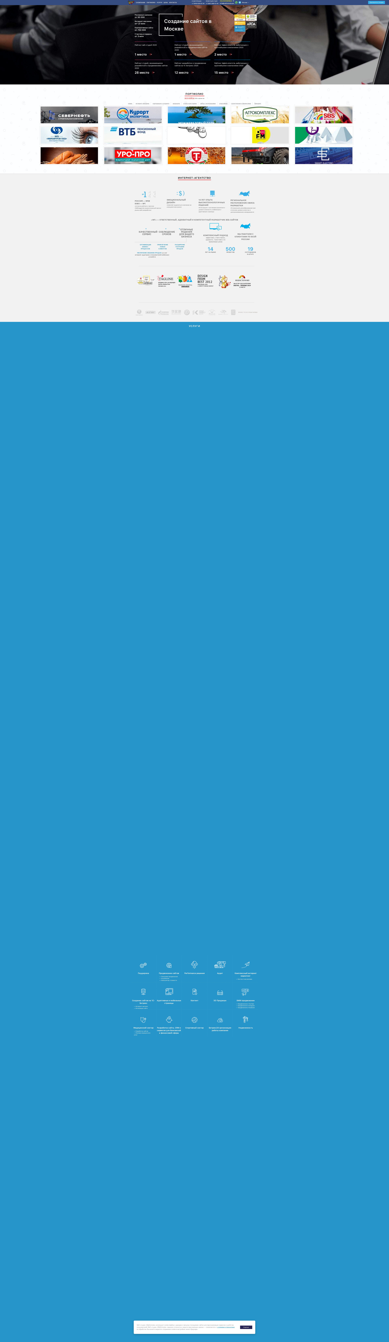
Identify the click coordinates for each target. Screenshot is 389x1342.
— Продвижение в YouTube (245, 1004)
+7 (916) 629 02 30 (198, 3)
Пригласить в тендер (376, 2)
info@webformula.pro (227, 3)
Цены (166, 2)
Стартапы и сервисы (143, 34)
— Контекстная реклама (244, 979)
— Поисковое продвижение (168, 976)
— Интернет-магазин (141, 1006)
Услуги (159, 2)
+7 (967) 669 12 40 (212, 3)
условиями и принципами (226, 1327)
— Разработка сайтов (141, 1031)
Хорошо (246, 1327)
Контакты (173, 2)
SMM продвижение (246, 1000)
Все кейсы (189, 98)
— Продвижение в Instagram (245, 1005)
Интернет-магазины (143, 21)
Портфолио (151, 2)
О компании (140, 2)
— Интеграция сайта (140, 1008)
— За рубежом (164, 978)
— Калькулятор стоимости (168, 980)
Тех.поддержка (226, 1)
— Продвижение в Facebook (245, 1007)
